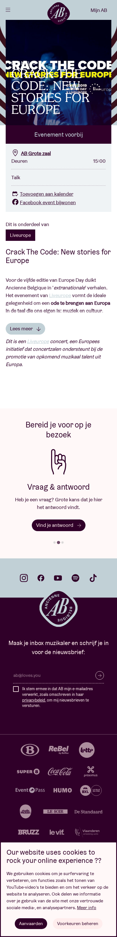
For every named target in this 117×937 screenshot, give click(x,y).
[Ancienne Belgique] (58, 13)
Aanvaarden (31, 923)
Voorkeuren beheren (77, 923)
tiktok (93, 578)
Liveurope (20, 235)
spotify (76, 578)
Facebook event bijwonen (48, 202)
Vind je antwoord (55, 525)
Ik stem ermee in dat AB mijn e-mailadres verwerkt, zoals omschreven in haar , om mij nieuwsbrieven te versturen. (57, 697)
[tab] (54, 542)
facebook (40, 578)
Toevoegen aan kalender (46, 194)
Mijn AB (99, 10)
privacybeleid (33, 700)
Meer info (86, 908)
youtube (58, 578)
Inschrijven (99, 675)
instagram (24, 578)
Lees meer (22, 328)
